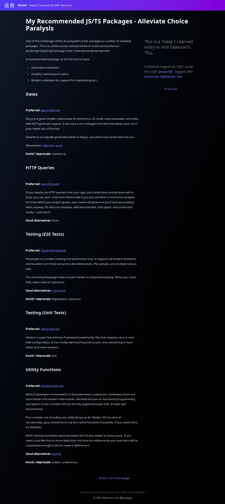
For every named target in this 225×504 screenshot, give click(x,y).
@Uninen (126, 498)
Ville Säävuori (105, 498)
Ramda (56, 454)
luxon (59, 145)
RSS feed (172, 89)
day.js (44, 110)
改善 (9, 5)
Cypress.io (58, 290)
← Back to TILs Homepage (112, 478)
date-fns (48, 145)
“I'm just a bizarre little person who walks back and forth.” (112, 492)
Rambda (46, 386)
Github (54, 110)
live (179, 76)
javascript (165, 71)
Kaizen (22, 5)
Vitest (44, 329)
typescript (167, 76)
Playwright (48, 250)
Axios (44, 184)
